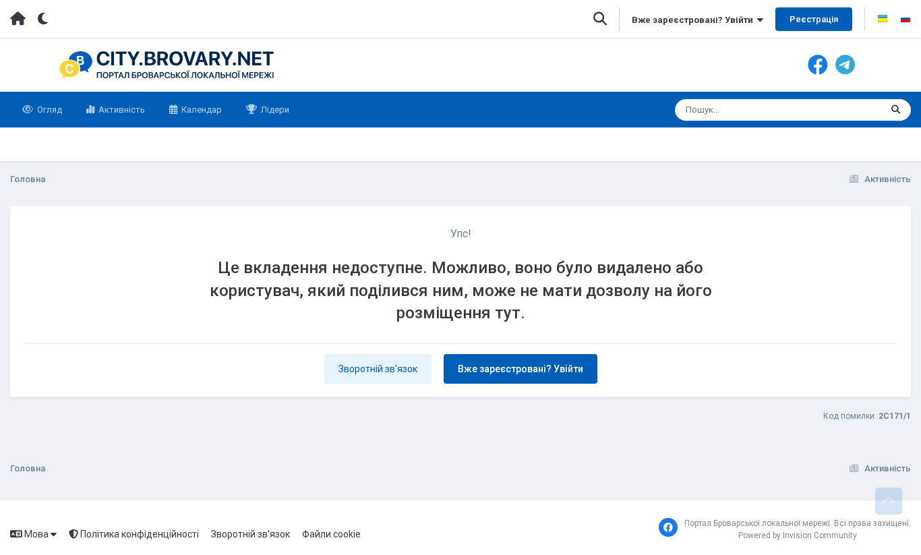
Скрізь (850, 110)
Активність (120, 110)
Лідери (274, 110)
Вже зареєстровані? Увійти (694, 20)
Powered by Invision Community (797, 535)
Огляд (48, 110)
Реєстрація (814, 19)
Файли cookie (331, 534)
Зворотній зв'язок (377, 368)
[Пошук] (896, 110)
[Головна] (18, 19)
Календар (200, 110)
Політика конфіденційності (138, 534)
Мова (36, 534)
